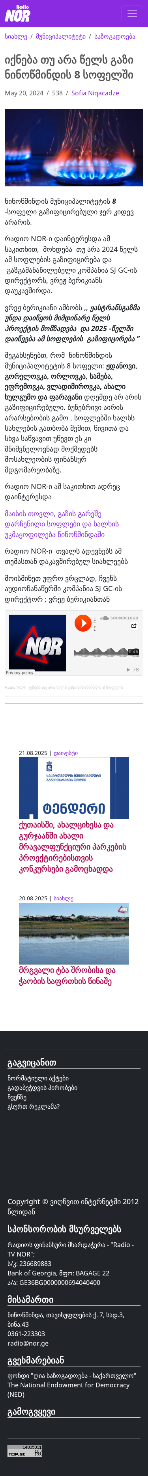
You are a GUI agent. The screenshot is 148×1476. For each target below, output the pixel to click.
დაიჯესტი (66, 753)
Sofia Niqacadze (95, 93)
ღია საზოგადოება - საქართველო (84, 1375)
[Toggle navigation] (132, 13)
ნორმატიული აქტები (38, 1078)
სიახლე (16, 36)
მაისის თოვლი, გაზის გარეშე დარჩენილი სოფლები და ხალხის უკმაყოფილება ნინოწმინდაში (62, 524)
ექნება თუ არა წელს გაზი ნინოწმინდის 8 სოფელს (76, 687)
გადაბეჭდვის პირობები (42, 1087)
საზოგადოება (114, 36)
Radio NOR (15, 687)
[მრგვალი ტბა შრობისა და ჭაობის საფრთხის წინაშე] (74, 933)
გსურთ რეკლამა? (33, 1106)
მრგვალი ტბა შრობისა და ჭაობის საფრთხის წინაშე (67, 975)
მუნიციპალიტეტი (61, 36)
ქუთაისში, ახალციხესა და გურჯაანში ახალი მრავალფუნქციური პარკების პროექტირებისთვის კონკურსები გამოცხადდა (72, 846)
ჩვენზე (16, 1097)
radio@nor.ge (28, 1343)
